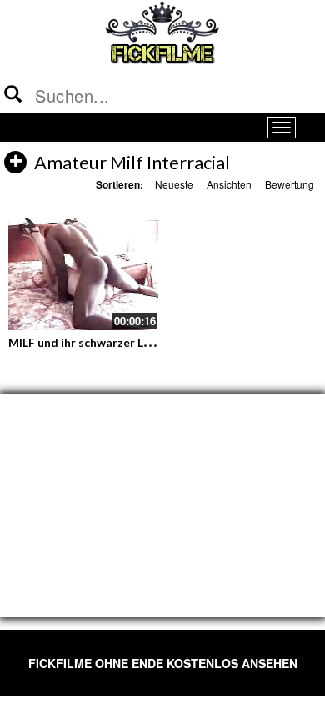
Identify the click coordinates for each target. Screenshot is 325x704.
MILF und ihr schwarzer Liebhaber (100, 342)
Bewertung (289, 184)
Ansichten (229, 184)
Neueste (174, 184)
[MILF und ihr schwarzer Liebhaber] (83, 274)
